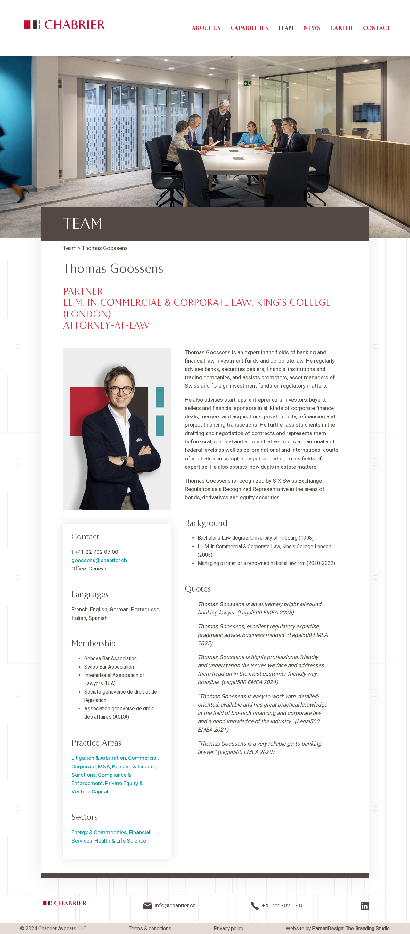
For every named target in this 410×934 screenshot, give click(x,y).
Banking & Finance (134, 766)
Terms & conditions (150, 928)
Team (285, 28)
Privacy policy (228, 928)
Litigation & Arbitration (98, 758)
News (312, 28)
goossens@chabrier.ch (99, 560)
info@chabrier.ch (175, 905)
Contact (376, 28)
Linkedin (365, 906)
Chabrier (64, 903)
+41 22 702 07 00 (284, 905)
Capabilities (249, 28)
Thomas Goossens (105, 248)
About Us (206, 28)
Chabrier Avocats (64, 24)
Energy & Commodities (99, 832)
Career (341, 28)
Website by (338, 928)
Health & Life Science (120, 840)
